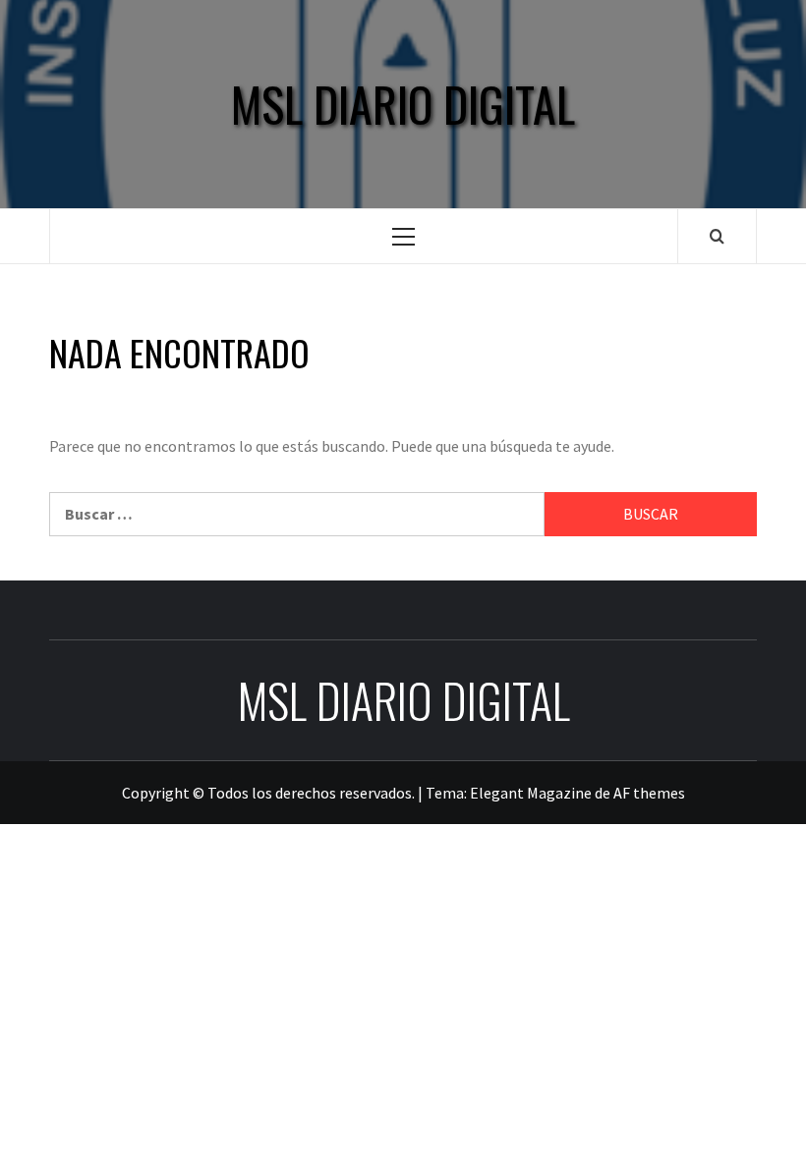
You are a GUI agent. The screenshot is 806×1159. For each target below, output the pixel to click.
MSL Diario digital (403, 104)
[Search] (717, 236)
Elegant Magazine (531, 792)
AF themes (649, 792)
